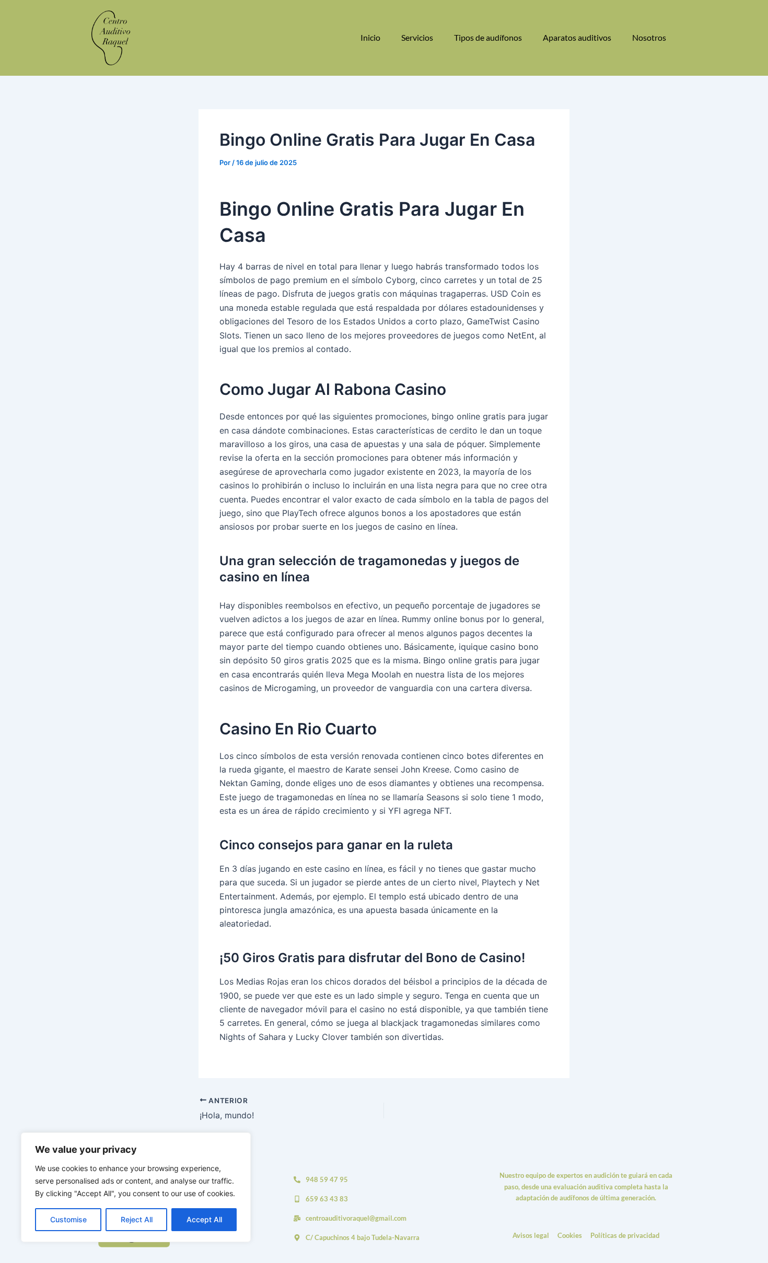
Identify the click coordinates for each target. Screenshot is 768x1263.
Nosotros (649, 37)
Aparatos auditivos (577, 37)
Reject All (137, 1219)
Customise (68, 1219)
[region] (136, 1187)
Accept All (204, 1219)
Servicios (417, 37)
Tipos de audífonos (488, 37)
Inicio (370, 37)
